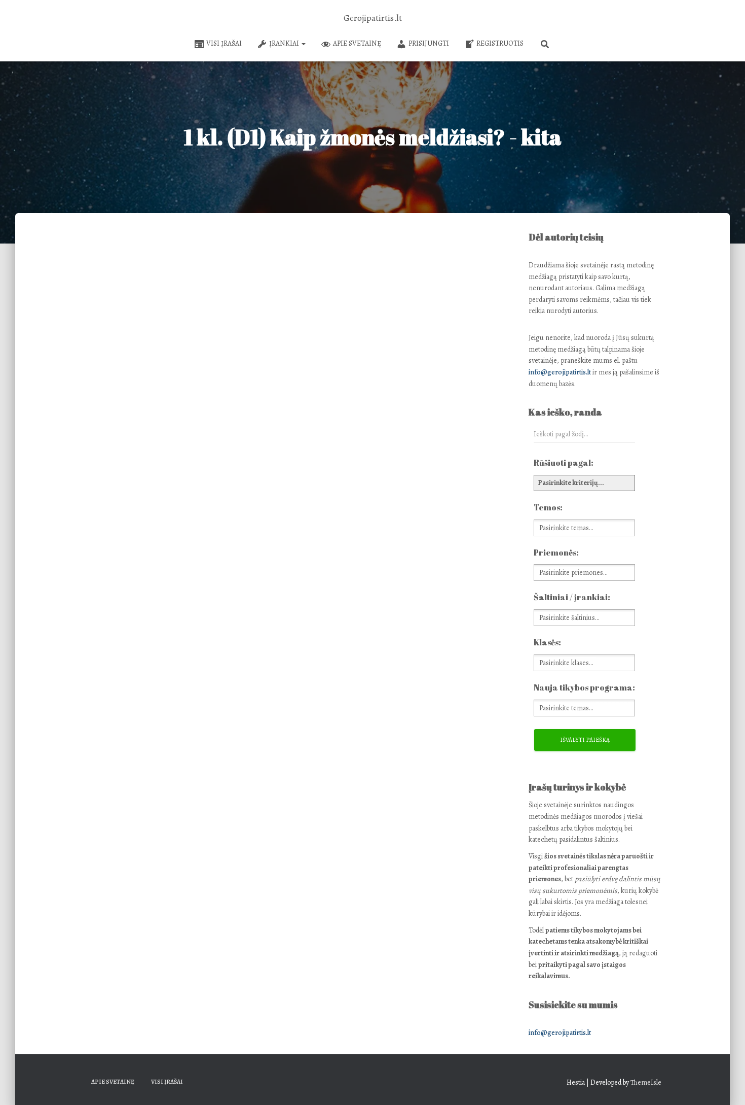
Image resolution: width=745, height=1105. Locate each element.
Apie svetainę (357, 43)
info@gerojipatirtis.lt (560, 372)
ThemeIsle (645, 1082)
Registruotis (500, 43)
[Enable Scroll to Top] (725, 1084)
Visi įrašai (224, 43)
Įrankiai (285, 43)
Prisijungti (428, 43)
